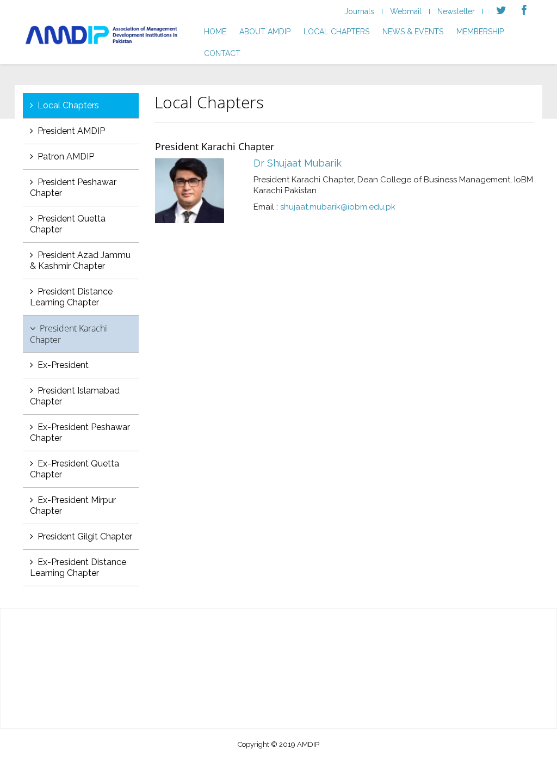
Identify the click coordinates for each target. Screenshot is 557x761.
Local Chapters (336, 31)
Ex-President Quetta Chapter (74, 469)
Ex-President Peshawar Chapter (80, 432)
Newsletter (456, 11)
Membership (480, 31)
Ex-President (63, 365)
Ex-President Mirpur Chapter (73, 505)
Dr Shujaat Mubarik (297, 163)
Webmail (406, 11)
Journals (359, 11)
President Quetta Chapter (68, 224)
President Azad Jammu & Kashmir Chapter (80, 260)
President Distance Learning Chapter (71, 297)
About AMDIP (264, 31)
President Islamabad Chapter (75, 396)
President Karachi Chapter (68, 334)
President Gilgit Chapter (85, 536)
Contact (222, 53)
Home (215, 31)
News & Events (412, 31)
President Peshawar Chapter (73, 187)
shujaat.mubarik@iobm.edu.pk (337, 207)
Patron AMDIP (66, 156)
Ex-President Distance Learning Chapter (78, 567)
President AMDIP (71, 131)
